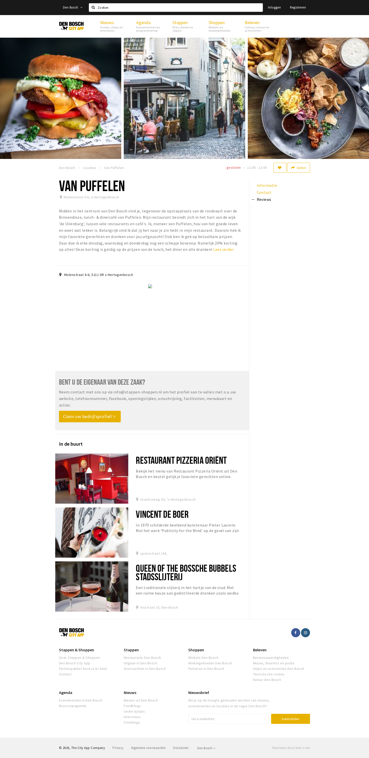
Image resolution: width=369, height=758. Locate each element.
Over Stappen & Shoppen (79, 657)
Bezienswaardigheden (271, 657)
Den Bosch (71, 7)
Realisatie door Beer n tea (291, 748)
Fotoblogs (132, 722)
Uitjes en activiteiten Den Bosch (278, 668)
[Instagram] (305, 632)
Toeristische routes (269, 674)
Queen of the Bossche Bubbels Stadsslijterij (186, 572)
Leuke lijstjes (134, 711)
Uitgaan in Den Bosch (140, 663)
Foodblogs (132, 706)
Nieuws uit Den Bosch (141, 700)
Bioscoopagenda (72, 706)
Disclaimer (181, 748)
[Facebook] (295, 632)
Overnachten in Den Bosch (145, 668)
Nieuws (130, 692)
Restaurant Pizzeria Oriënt (181, 460)
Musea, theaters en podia (273, 663)
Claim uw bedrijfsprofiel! (88, 416)
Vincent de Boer (162, 514)
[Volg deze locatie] (279, 168)
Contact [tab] (264, 192)
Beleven (260, 649)
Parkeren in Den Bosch (206, 668)
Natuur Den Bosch (267, 679)
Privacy (117, 748)
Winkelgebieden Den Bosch (210, 663)
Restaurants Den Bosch (142, 657)
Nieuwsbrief (198, 692)
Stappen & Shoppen (76, 649)
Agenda (65, 692)
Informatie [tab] (267, 185)
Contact (65, 674)
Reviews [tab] (264, 199)
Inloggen (274, 7)
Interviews (132, 717)
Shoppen (196, 649)
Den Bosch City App (74, 663)
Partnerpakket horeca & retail (83, 668)
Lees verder (223, 249)
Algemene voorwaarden (148, 748)
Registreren (298, 7)
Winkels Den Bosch (203, 657)
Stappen (131, 649)
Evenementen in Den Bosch (81, 700)
